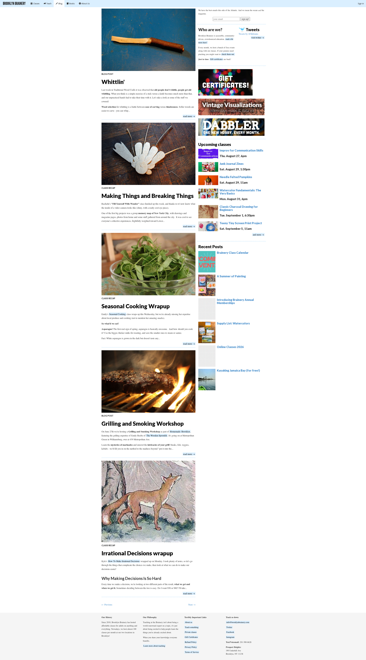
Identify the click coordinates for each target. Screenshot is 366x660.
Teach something (191, 627)
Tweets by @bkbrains (248, 33)
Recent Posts (210, 246)
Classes (36, 3)
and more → (258, 234)
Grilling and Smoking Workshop (143, 423)
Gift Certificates (191, 637)
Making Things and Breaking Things (148, 195)
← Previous (107, 604)
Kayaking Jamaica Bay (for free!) (238, 370)
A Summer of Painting (231, 276)
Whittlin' (113, 81)
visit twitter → (257, 37)
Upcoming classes (214, 144)
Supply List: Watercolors (233, 323)
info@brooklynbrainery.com (237, 622)
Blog (60, 3)
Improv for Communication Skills (241, 150)
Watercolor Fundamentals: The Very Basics (240, 191)
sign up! (245, 18)
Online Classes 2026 (230, 347)
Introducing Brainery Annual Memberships (235, 301)
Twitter (229, 627)
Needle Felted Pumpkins (236, 177)
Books (72, 3)
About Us (85, 3)
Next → (191, 604)
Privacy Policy (191, 647)
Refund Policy (190, 642)
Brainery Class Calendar (232, 252)
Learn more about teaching (154, 645)
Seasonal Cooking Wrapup (136, 306)
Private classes (190, 632)
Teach (48, 3)
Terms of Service (192, 652)
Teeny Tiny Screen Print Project (241, 223)
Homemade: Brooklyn (180, 431)
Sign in (361, 3)
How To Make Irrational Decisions (124, 561)
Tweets (252, 29)
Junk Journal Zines (231, 163)
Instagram (230, 637)
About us (188, 622)
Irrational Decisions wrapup (137, 553)
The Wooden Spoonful (156, 435)
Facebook (230, 632)
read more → (189, 116)
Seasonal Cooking (117, 314)
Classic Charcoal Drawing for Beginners (239, 208)
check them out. (228, 54)
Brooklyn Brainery (14, 3)
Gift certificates (216, 59)
